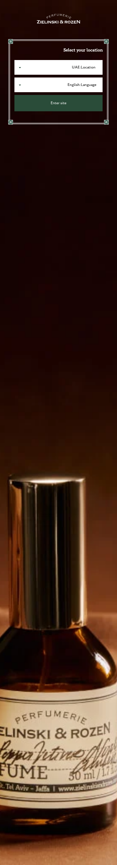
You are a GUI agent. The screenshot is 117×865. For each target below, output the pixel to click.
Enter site (58, 103)
